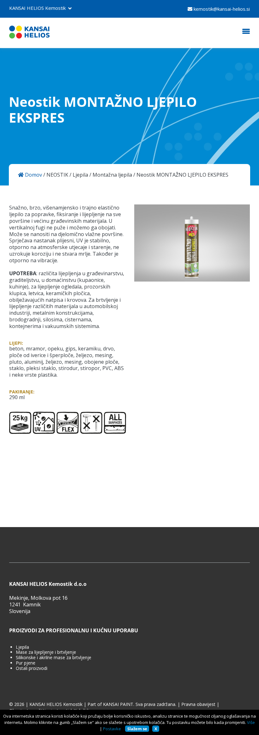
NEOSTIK (57, 175)
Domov (33, 175)
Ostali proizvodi (31, 668)
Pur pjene (25, 663)
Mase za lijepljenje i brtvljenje (46, 652)
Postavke (112, 729)
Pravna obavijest (198, 704)
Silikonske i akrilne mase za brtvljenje (53, 657)
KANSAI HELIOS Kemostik (37, 8)
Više (251, 722)
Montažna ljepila (112, 175)
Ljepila (80, 175)
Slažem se (137, 729)
